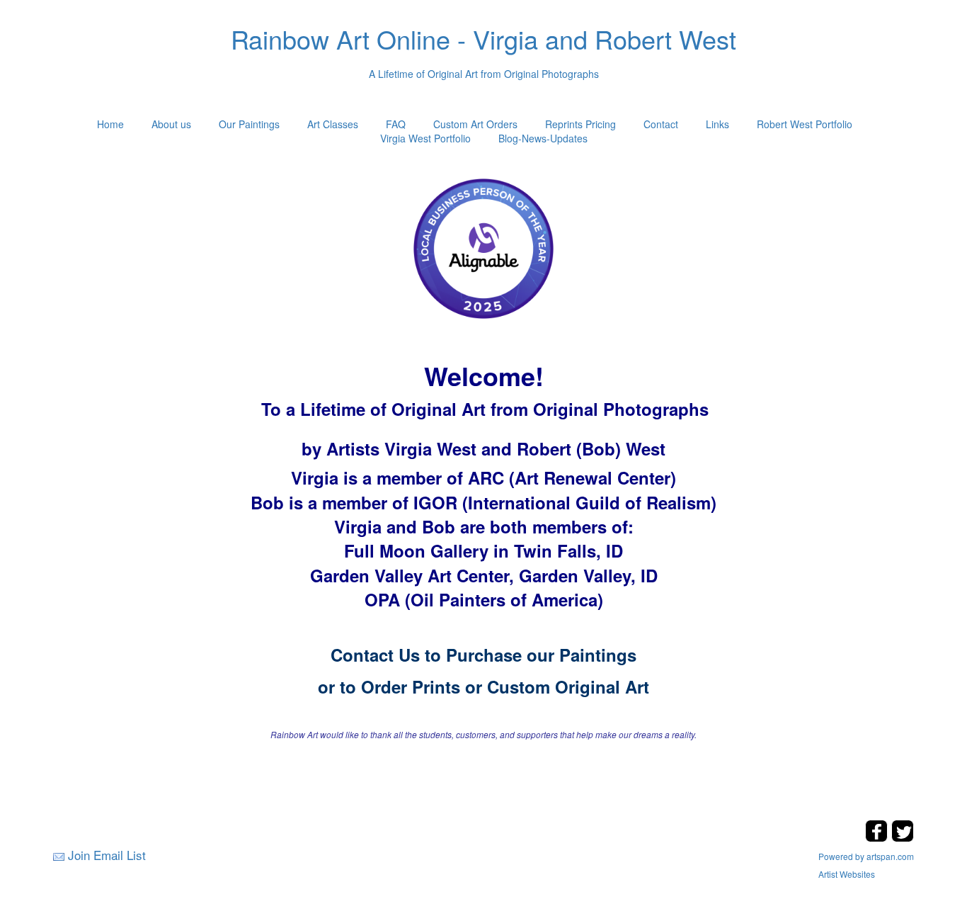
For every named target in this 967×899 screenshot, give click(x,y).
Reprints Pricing (580, 124)
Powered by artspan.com (866, 856)
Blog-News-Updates (543, 138)
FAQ (396, 124)
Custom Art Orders (475, 124)
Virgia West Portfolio (425, 138)
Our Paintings (249, 124)
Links (717, 124)
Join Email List (107, 855)
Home (110, 124)
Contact (660, 124)
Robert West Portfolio (804, 124)
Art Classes (332, 124)
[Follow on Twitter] (902, 838)
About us (171, 124)
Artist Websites (846, 874)
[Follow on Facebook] (878, 838)
